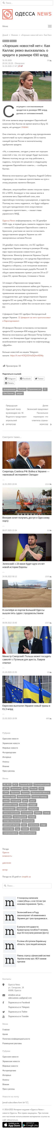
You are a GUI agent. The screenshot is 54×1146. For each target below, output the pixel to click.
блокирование (10, 389)
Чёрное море (9, 797)
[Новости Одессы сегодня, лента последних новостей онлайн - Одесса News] (26, 14)
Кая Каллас (9, 393)
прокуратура (28, 821)
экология (35, 829)
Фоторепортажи (9, 752)
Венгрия (21, 389)
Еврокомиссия (34, 389)
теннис (25, 829)
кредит (20, 393)
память (38, 813)
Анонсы (5, 762)
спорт (43, 825)
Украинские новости (11, 743)
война (6, 801)
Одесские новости (10, 739)
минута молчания (11, 813)
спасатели (33, 825)
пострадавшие (20, 817)
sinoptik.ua (26, 877)
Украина (25, 792)
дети (25, 801)
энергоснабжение (27, 833)
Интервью (6, 757)
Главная (6, 1030)
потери (32, 817)
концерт (32, 805)
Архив (5, 1034)
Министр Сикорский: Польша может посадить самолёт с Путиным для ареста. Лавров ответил (26, 659)
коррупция (21, 809)
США (6, 792)
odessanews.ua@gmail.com (20, 998)
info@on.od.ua (14, 995)
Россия (33, 788)
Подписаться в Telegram (18, 1007)
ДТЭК (6, 788)
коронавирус (9, 809)
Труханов (15, 792)
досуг (32, 801)
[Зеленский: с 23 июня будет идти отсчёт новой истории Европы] (27, 535)
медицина (33, 809)
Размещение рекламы (12, 1043)
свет (24, 825)
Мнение (5, 41)
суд (17, 829)
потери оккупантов (12, 821)
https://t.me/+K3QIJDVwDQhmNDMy (26, 355)
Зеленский (16, 788)
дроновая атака (10, 805)
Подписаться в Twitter (17, 1012)
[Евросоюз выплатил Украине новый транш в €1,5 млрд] (26, 677)
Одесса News (9, 220)
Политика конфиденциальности (16, 1039)
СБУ (41, 788)
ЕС (45, 389)
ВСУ (15, 784)
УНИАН (24, 127)
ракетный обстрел (11, 825)
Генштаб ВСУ (26, 784)
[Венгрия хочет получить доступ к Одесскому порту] (26, 489)
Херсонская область (40, 792)
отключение (27, 813)
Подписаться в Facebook (19, 1002)
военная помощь (39, 797)
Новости (13, 41)
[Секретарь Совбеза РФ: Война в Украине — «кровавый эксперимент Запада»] (26, 443)
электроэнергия (10, 833)
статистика (8, 829)
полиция (7, 817)
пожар (46, 813)
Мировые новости (10, 748)
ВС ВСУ (7, 784)
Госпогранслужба (42, 784)
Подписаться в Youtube (18, 1016)
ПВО (25, 788)
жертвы (23, 805)
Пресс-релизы (8, 771)
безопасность (24, 797)
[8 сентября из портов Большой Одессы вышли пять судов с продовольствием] (26, 581)
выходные (16, 801)
